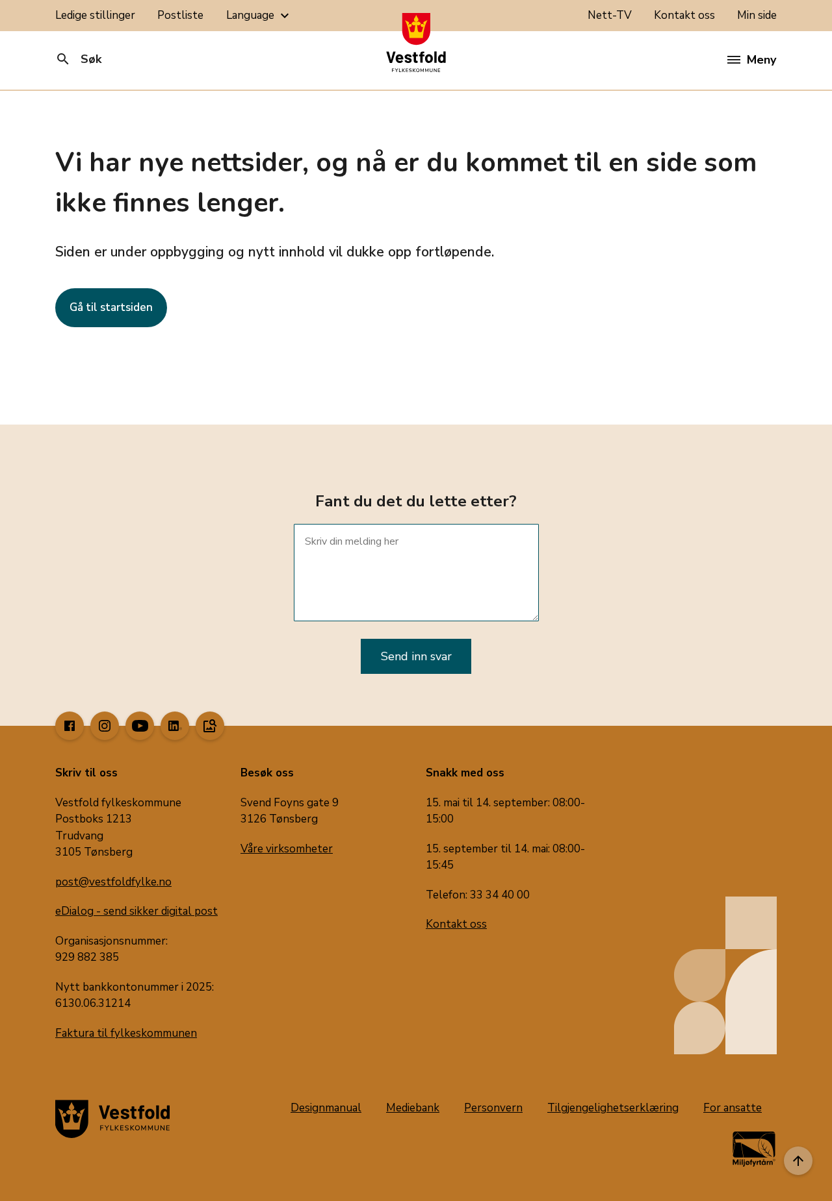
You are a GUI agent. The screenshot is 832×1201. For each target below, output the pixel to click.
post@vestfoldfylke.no (113, 881)
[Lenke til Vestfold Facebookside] (69, 726)
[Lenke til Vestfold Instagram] (104, 726)
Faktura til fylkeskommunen (126, 1033)
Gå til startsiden (111, 307)
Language (259, 15)
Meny (761, 60)
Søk (78, 59)
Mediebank (412, 1107)
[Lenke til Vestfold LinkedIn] (175, 726)
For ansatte (732, 1107)
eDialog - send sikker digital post (136, 911)
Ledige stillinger (95, 15)
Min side (757, 15)
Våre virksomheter (286, 848)
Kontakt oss (684, 15)
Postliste (180, 15)
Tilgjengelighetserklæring (613, 1107)
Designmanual (326, 1107)
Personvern (493, 1107)
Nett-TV (610, 15)
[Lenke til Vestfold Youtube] (139, 726)
